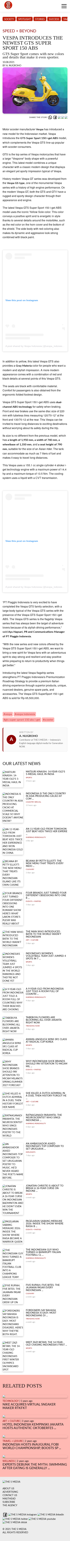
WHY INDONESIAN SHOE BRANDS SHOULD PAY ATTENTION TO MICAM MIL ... (46, 1064)
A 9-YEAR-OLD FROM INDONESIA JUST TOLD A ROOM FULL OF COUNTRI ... (45, 991)
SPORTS (29, 777)
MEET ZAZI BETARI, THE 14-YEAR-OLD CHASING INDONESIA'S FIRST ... (46, 1343)
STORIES (40, 19)
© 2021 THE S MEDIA (14, 1529)
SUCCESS (54, 19)
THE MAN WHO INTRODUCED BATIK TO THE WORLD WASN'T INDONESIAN (43, 934)
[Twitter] (63, 117)
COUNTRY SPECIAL (33, 802)
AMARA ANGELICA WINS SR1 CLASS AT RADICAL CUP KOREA (46, 1040)
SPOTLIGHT (24, 19)
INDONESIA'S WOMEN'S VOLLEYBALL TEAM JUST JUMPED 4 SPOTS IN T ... (46, 956)
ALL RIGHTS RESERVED (15, 1532)
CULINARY (30, 869)
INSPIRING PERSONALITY (36, 837)
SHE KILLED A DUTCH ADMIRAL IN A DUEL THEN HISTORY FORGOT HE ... (46, 1096)
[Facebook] (55, 117)
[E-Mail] (66, 117)
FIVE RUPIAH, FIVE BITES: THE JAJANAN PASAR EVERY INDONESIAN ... (43, 1288)
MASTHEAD (9, 1499)
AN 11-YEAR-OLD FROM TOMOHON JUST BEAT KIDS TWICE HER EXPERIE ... (46, 831)
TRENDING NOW (33, 1026)
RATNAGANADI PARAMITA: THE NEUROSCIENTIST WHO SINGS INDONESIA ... (44, 1118)
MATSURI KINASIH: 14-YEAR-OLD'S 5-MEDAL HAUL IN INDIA (45, 773)
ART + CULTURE (32, 940)
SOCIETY (9, 19)
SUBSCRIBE (9, 1502)
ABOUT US (8, 1488)
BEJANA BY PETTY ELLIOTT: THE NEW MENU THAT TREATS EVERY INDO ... (44, 863)
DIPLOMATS (30, 1152)
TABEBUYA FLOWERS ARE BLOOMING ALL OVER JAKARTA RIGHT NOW (44, 1020)
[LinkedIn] (59, 117)
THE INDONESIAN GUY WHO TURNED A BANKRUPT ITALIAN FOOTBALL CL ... (43, 1252)
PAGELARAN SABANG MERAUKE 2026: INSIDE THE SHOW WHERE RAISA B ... (44, 1224)
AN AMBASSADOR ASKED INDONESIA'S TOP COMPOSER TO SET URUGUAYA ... (45, 1146)
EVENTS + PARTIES (33, 901)
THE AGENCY (10, 1505)
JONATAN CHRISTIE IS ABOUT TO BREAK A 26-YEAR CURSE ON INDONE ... (44, 1188)
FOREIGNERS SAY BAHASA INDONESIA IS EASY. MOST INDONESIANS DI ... (41, 1313)
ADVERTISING (10, 1492)
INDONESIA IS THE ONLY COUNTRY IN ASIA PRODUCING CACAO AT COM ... (46, 796)
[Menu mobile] (64, 6)
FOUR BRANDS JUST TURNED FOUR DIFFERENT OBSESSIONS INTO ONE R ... (46, 895)
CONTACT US (10, 1495)
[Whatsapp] (50, 117)
